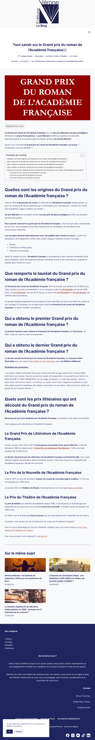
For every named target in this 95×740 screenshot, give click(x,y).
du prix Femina (79, 292)
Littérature (9, 648)
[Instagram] (73, 735)
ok (9, 731)
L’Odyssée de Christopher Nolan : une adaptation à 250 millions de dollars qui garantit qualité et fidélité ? (66, 578)
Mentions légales (71, 727)
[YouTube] (78, 735)
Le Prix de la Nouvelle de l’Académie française (26, 175)
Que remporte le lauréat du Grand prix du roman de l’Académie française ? (37, 162)
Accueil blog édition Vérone (26, 719)
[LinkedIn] (88, 735)
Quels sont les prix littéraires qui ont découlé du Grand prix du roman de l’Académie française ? (45, 170)
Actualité (50, 56)
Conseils (8, 642)
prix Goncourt (19, 292)
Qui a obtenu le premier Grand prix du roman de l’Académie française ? (35, 164)
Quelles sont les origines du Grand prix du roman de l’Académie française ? (37, 159)
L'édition (8, 639)
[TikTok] (83, 735)
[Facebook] (67, 735)
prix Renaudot (63, 292)
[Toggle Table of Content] (81, 155)
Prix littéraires (61, 56)
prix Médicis (67, 289)
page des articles (48, 719)
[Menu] (89, 32)
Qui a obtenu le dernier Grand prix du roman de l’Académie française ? (35, 167)
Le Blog (41, 25)
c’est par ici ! (42, 536)
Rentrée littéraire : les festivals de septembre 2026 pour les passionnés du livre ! (23, 578)
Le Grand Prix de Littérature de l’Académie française (28, 173)
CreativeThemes (56, 727)
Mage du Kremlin (75, 488)
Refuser (19, 731)
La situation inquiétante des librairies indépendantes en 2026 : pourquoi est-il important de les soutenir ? (23, 609)
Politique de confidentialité (68, 719)
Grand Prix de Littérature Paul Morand (52, 448)
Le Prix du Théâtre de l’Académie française (25, 178)
